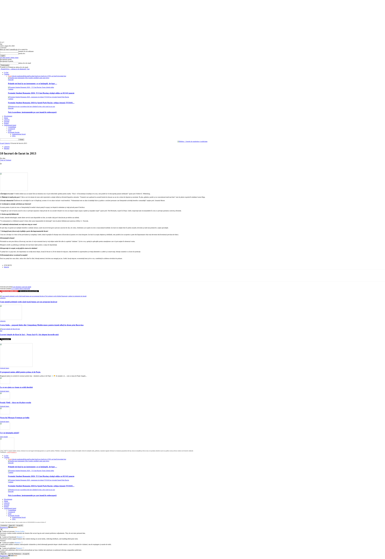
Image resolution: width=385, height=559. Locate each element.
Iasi (1, 331)
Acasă (2, 143)
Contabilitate (12, 127)
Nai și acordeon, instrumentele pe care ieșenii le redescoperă (32, 112)
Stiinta (6, 118)
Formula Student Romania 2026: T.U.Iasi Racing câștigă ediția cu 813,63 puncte (41, 93)
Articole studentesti (18, 76)
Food (9, 130)
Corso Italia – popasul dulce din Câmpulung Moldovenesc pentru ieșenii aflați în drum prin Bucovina (42, 325)
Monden (6, 148)
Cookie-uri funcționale (9, 537)
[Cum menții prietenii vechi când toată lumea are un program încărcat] (43, 296)
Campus (6, 74)
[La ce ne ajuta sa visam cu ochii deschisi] (5, 383)
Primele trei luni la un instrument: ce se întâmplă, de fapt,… (32, 83)
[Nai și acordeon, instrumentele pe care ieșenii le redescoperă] (31, 106)
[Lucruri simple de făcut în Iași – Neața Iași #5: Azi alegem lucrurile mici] (10, 329)
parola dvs (22, 53)
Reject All (12, 525)
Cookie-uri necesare (8, 531)
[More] (32, 167)
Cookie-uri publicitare (9, 548)
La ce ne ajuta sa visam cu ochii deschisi (16, 387)
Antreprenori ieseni (10, 125)
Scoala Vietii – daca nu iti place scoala (15, 402)
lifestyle (6, 267)
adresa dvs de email (25, 63)
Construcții (11, 129)
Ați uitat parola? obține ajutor (9, 57)
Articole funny (4, 368)
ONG (14, 136)
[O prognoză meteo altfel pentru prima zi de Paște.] (16, 366)
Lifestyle (7, 120)
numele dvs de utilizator (26, 51)
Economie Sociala (13, 132)
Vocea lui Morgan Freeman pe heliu (14, 418)
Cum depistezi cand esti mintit (21, 287)
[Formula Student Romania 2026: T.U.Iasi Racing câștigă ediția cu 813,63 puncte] (31, 87)
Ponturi (6, 123)
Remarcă (19, 537)
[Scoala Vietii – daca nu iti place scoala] (5, 398)
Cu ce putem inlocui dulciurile (20, 288)
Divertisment (8, 116)
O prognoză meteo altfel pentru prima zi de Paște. (20, 372)
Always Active (19, 531)
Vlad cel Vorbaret (5, 160)
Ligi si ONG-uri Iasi (49, 76)
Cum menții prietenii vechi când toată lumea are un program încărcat (28, 302)
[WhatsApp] (25, 167)
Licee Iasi (40, 76)
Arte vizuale (4, 437)
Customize (4, 525)
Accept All (19, 525)
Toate (10, 76)
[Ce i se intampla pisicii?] (5, 429)
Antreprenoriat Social (19, 134)
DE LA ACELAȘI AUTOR (29, 291)
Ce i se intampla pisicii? (9, 433)
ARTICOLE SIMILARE (9, 291)
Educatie (26, 76)
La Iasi (6, 72)
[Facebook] (3, 167)
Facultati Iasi (33, 76)
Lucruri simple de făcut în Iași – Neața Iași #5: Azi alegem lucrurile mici (29, 334)
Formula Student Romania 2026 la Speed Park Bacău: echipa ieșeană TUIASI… (41, 103)
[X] (10, 167)
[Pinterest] (17, 167)
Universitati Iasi (61, 76)
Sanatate (6, 121)
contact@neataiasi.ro (12, 452)
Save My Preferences (14, 554)
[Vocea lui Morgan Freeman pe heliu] (5, 414)
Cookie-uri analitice (8, 542)
